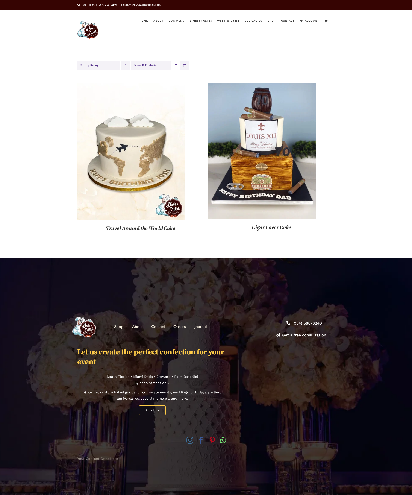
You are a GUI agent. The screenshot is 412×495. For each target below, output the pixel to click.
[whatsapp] (223, 440)
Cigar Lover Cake (271, 227)
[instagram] (189, 440)
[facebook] (201, 440)
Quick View (131, 152)
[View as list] (185, 65)
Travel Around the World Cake (140, 228)
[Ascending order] (125, 65)
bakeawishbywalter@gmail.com (140, 4)
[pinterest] (212, 440)
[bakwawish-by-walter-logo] (84, 318)
